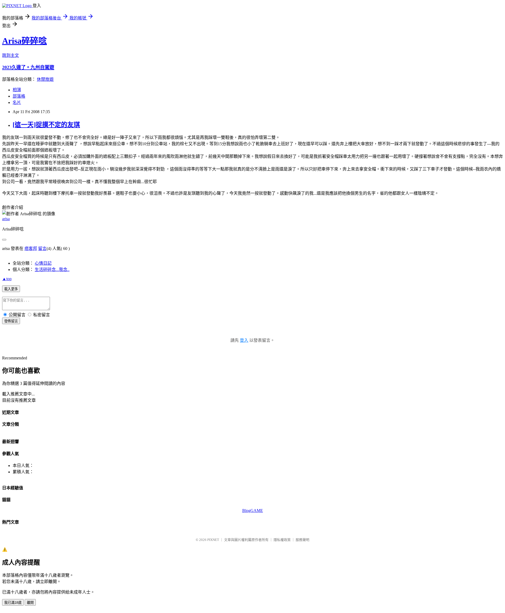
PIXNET (213, 540)
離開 (30, 603)
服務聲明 (302, 540)
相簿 (17, 90)
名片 (17, 102)
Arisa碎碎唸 (24, 41)
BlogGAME (252, 510)
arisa (6, 219)
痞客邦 (30, 248)
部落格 (19, 96)
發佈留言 (11, 321)
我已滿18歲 (13, 603)
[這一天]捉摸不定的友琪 (46, 124)
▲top (7, 279)
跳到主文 (10, 55)
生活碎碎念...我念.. (52, 269)
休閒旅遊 (45, 79)
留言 (42, 248)
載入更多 (11, 289)
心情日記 (43, 263)
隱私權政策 (282, 540)
